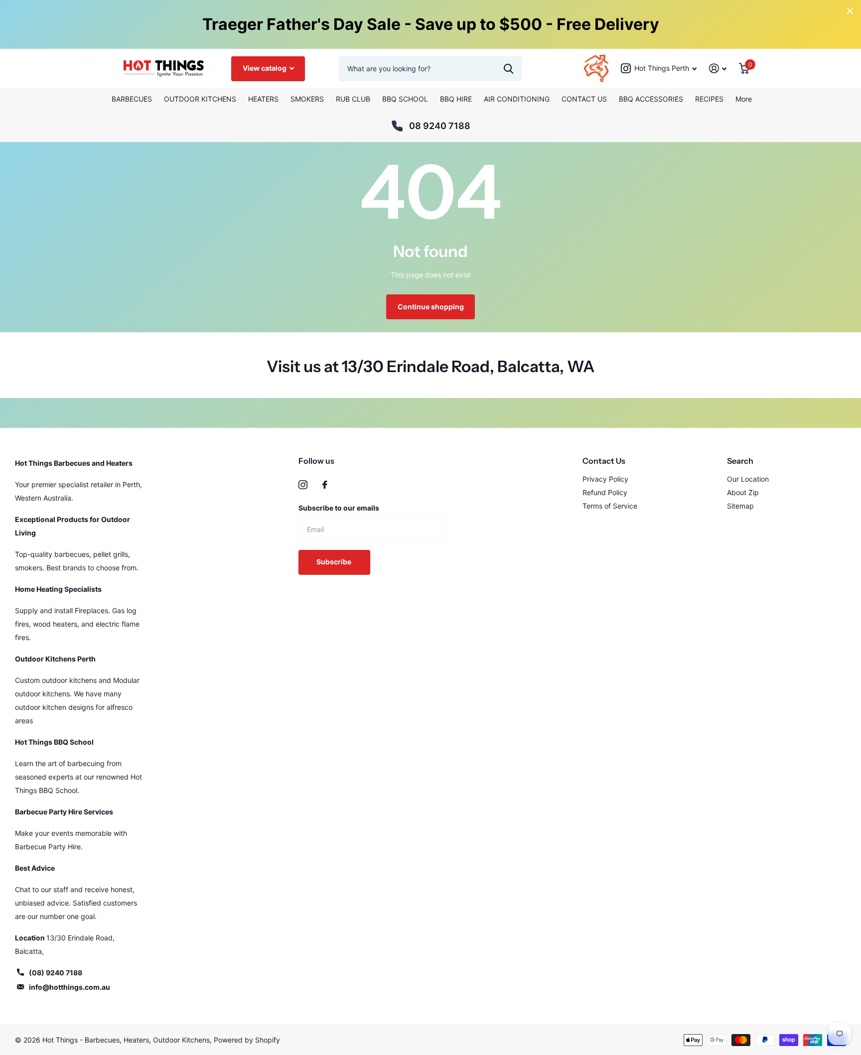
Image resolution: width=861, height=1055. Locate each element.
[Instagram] (302, 484)
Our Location (748, 479)
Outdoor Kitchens (200, 99)
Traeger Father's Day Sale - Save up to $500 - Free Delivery (430, 24)
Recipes (709, 99)
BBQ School (405, 99)
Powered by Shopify (247, 1040)
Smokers (307, 99)
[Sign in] (718, 68)
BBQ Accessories (651, 99)
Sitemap (740, 506)
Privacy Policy (605, 479)
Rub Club (353, 99)
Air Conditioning (517, 99)
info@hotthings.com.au (69, 987)
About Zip (743, 492)
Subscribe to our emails (338, 508)
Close (850, 11)
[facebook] (324, 485)
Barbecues (132, 99)
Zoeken (508, 68)
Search (740, 461)
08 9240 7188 (439, 126)
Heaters (263, 99)
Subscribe (334, 561)
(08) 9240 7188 (55, 972)
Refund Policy (604, 492)
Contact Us (584, 99)
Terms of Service (609, 506)
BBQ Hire (456, 99)
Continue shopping (431, 306)
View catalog (265, 68)
